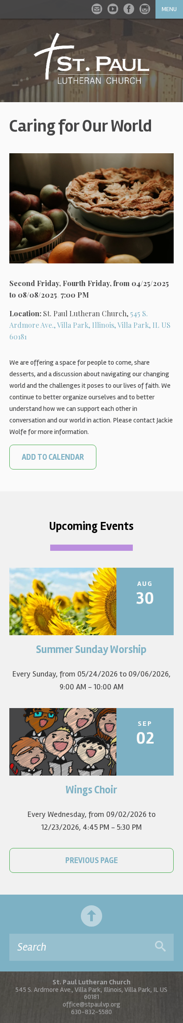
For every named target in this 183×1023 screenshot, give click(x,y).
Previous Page (91, 860)
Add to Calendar (53, 457)
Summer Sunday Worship (91, 649)
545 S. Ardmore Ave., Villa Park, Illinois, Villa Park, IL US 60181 (90, 325)
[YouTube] (112, 9)
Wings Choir (91, 790)
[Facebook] (128, 9)
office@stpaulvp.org (91, 1004)
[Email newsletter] (97, 9)
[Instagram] (144, 9)
